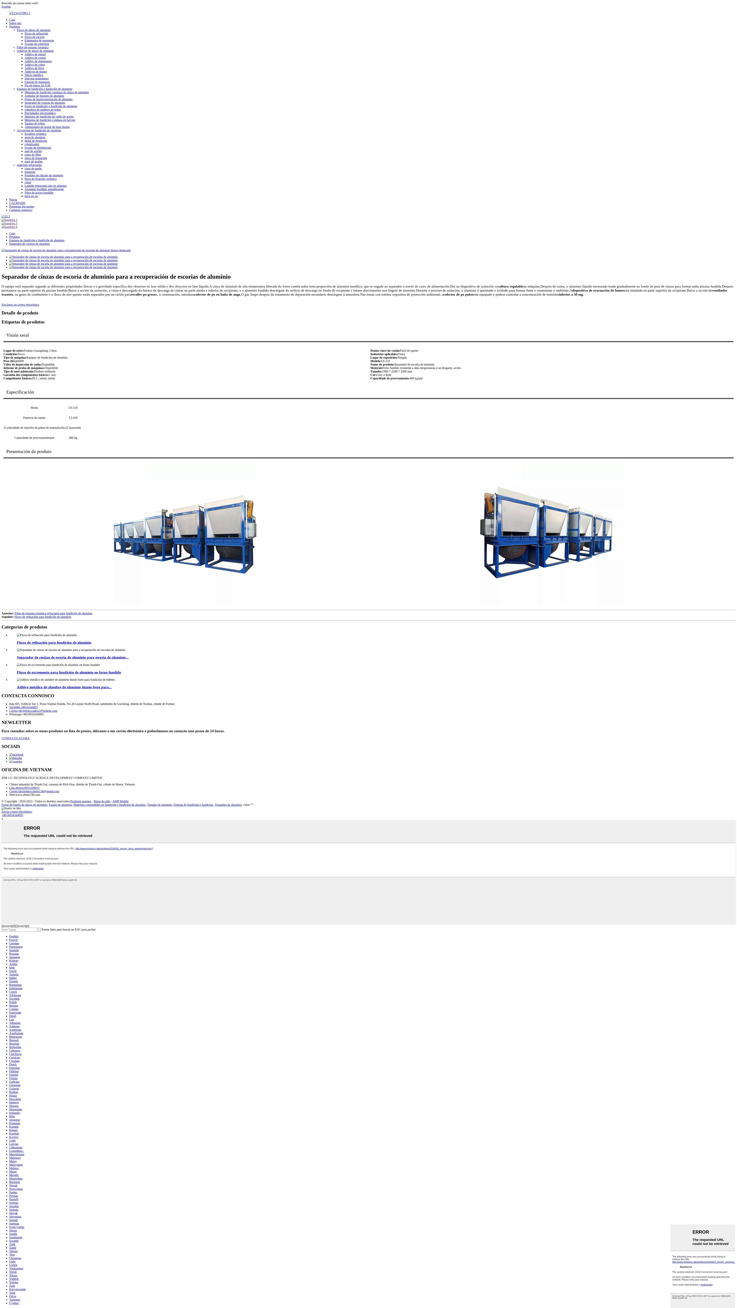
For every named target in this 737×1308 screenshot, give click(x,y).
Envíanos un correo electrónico (20, 304)
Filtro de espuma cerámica (33, 47)
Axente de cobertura (37, 44)
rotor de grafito (34, 161)
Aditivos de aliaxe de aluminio (35, 50)
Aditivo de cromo (35, 57)
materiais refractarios (29, 165)
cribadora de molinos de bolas (43, 109)
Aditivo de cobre (35, 64)
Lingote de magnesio (37, 82)
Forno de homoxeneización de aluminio (49, 99)
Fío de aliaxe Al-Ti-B (37, 85)
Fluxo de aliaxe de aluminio (33, 30)
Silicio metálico (34, 75)
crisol (28, 182)
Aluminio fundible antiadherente (44, 189)
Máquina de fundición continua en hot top (50, 120)
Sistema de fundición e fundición (193, 804)
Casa (12, 19)
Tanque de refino (35, 123)
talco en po (31, 196)
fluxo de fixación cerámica (41, 178)
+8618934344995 (12, 815)
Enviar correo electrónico (17, 811)
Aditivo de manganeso (38, 61)
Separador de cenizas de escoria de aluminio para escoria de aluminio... (73, 657)
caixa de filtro (33, 154)
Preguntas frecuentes (21, 206)
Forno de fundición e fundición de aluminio (51, 106)
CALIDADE (17, 203)
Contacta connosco (20, 210)
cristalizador (32, 144)
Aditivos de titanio (36, 71)
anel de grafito (33, 151)
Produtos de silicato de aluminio (44, 175)
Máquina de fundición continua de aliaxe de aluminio (57, 92)
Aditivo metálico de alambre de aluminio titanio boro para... (64, 687)
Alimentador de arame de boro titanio (47, 127)
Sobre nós (15, 23)
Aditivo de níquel (35, 54)
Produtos (14, 26)
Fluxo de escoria (35, 37)
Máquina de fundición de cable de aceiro (49, 116)
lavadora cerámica (35, 133)
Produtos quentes (80, 801)
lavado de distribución (38, 147)
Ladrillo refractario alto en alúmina (45, 185)
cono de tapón (33, 168)
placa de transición (36, 158)
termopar (30, 172)
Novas (13, 199)
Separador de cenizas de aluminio (45, 102)
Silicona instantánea (37, 78)
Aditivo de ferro (34, 68)
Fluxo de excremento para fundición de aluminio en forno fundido (69, 672)
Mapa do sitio (102, 801)
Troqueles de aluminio (228, 804)
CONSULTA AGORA (16, 738)
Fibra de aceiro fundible (39, 192)
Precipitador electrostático (40, 113)
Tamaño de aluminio (159, 804)
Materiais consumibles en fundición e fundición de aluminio (110, 804)
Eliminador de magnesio (39, 40)
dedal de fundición (36, 140)
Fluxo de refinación (36, 33)
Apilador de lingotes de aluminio (44, 95)
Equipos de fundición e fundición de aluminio (44, 89)
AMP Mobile (120, 801)
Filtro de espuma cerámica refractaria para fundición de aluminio (53, 613)
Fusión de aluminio (60, 804)
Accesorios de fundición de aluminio (39, 130)
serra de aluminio (35, 137)
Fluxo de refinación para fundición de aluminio (42, 616)
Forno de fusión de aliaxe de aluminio (24, 804)
